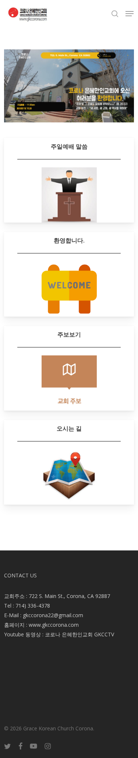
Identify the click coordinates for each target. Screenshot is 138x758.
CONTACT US (20, 575)
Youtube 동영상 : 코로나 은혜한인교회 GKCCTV (59, 634)
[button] (129, 13)
